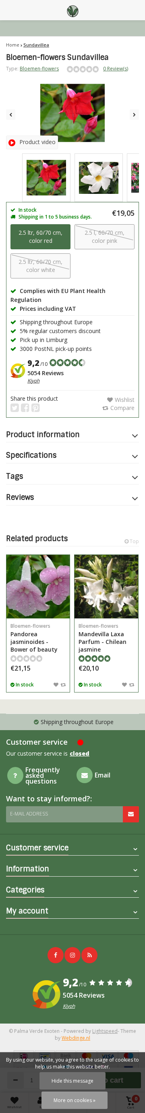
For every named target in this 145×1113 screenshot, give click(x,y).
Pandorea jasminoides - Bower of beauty (34, 637)
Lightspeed (105, 1031)
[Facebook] (56, 955)
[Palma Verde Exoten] (72, 10)
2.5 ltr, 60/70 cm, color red (40, 236)
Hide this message (72, 1080)
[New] (89, 955)
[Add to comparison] (63, 684)
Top (133, 541)
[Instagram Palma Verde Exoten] (72, 955)
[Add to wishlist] (56, 684)
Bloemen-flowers (39, 68)
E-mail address (29, 813)
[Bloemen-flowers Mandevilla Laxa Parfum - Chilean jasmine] (106, 586)
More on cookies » (74, 1100)
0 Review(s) (115, 68)
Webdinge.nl (76, 1037)
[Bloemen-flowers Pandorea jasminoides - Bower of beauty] (38, 586)
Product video (37, 142)
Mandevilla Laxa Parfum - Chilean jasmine (102, 637)
